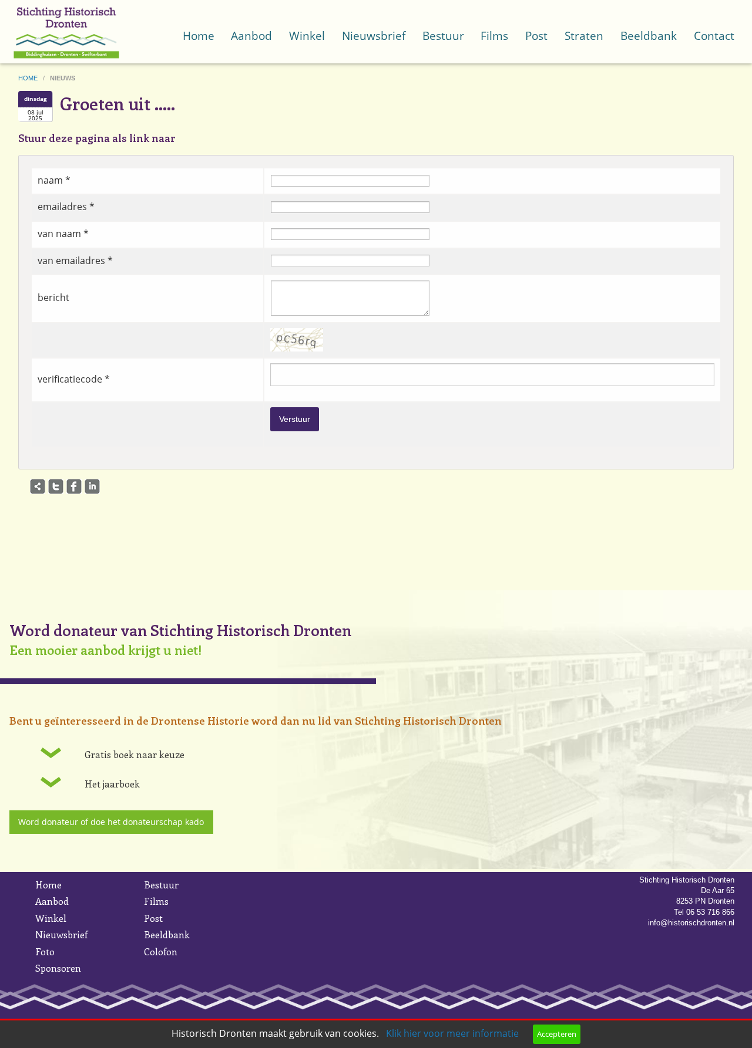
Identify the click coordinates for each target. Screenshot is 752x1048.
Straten (584, 35)
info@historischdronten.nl (691, 922)
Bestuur (443, 35)
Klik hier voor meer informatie (452, 1033)
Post (536, 35)
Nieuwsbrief (373, 35)
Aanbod (251, 35)
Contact (714, 35)
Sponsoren (58, 968)
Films (494, 35)
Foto (45, 951)
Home (198, 35)
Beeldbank (648, 35)
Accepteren (556, 1034)
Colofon (160, 951)
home (28, 78)
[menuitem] (198, 24)
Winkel (307, 35)
